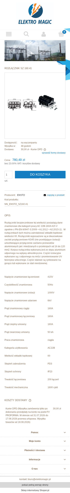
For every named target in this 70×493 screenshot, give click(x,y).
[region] (35, 50)
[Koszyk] (61, 34)
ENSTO (21, 195)
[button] (9, 34)
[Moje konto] (44, 34)
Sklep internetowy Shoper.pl (35, 490)
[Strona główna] (35, 13)
